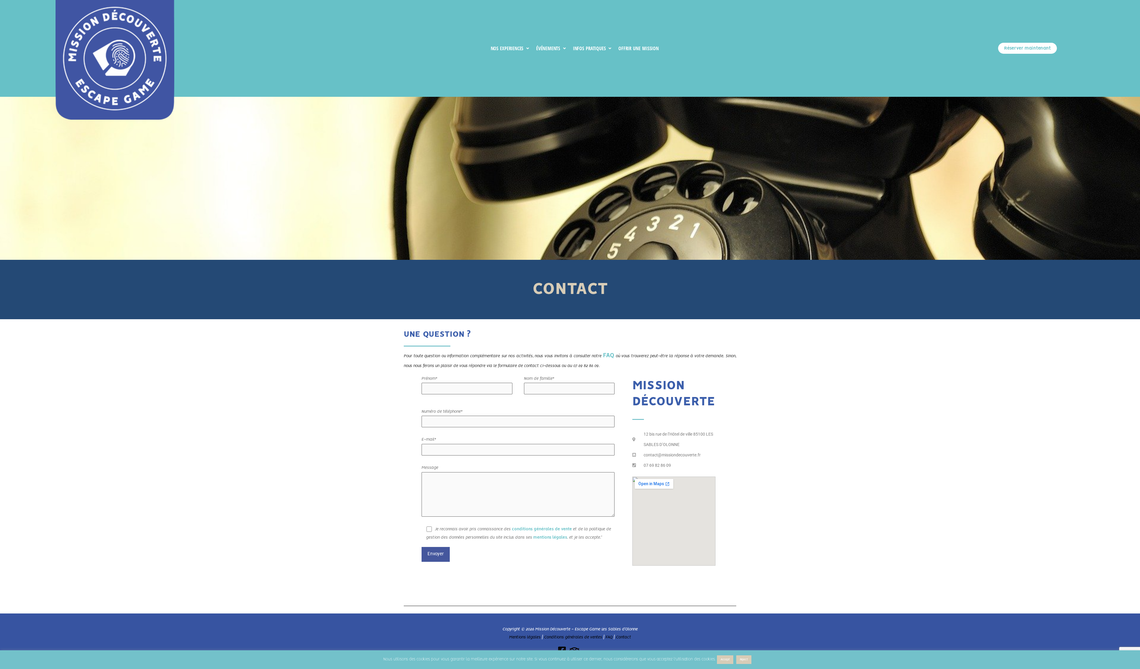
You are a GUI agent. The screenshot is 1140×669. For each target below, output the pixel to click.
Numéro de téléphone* (442, 411)
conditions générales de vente (542, 529)
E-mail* (429, 439)
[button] (510, 48)
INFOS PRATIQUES (589, 48)
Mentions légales (525, 637)
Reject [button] (744, 659)
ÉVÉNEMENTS (548, 48)
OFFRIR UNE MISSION (638, 48)
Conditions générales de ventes (573, 637)
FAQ (608, 355)
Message (430, 468)
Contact (623, 637)
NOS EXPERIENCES (507, 48)
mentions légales (550, 537)
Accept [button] (725, 659)
